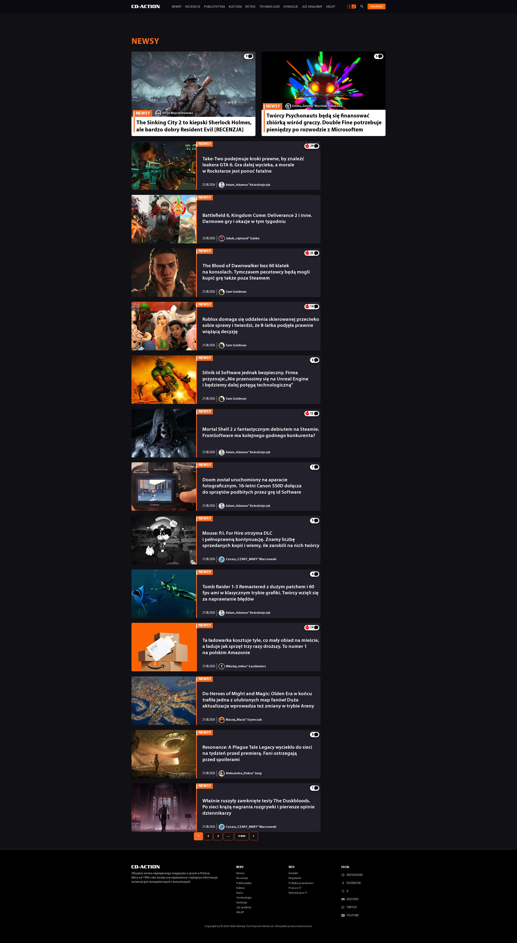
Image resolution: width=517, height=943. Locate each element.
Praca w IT (295, 887)
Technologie (269, 6)
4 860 (241, 836)
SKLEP (330, 6)
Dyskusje (291, 6)
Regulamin (295, 878)
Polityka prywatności (301, 883)
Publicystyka (214, 6)
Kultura (235, 6)
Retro (250, 6)
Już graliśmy (312, 6)
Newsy (177, 6)
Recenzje (192, 6)
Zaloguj (376, 6)
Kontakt (293, 873)
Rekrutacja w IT (298, 892)
